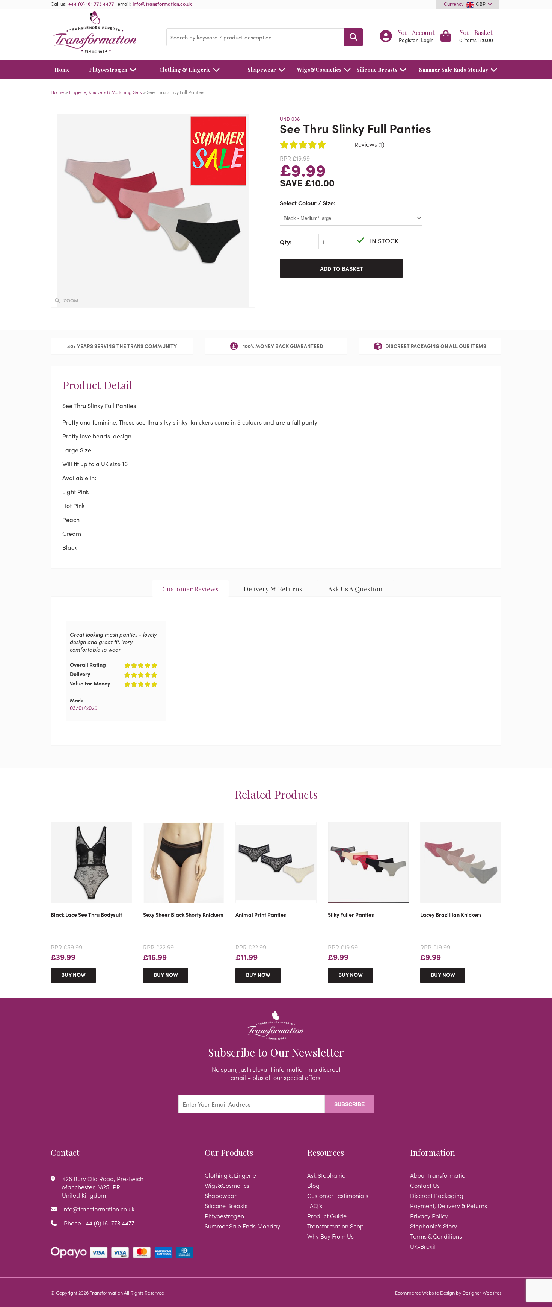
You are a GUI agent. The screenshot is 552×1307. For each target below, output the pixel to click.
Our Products (229, 1152)
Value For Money (90, 683)
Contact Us (425, 1185)
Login (427, 40)
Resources (325, 1152)
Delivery (80, 674)
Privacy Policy (429, 1215)
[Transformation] (103, 32)
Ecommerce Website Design (425, 1292)
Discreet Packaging (436, 1195)
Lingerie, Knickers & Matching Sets (105, 91)
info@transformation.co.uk (162, 3)
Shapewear (261, 69)
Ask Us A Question (355, 588)
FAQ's (314, 1205)
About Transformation (439, 1175)
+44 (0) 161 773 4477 (91, 3)
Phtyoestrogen (108, 69)
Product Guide (327, 1215)
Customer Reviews (190, 588)
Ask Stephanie (326, 1175)
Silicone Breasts (376, 69)
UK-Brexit (423, 1246)
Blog (313, 1185)
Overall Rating (88, 664)
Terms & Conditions (436, 1236)
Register (408, 40)
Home (62, 69)
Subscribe (349, 1104)
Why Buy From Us (330, 1236)
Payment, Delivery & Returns (448, 1205)
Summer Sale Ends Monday (453, 69)
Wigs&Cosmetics (319, 69)
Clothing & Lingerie (185, 69)
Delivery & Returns (273, 588)
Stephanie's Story (433, 1226)
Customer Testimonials (337, 1195)
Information (432, 1152)
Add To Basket (341, 269)
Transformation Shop (335, 1226)
